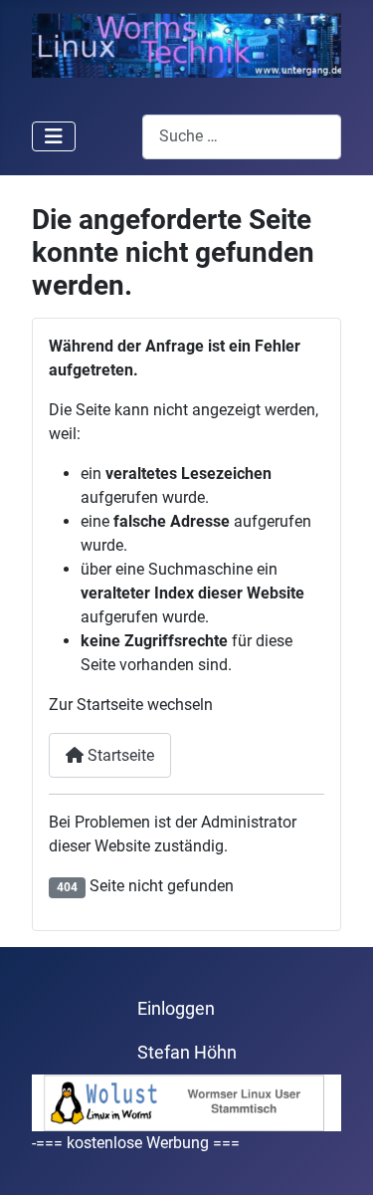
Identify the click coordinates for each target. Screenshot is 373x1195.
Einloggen (176, 1009)
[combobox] (241, 137)
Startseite (119, 755)
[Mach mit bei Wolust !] (186, 1101)
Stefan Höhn (187, 1053)
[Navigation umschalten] (54, 136)
